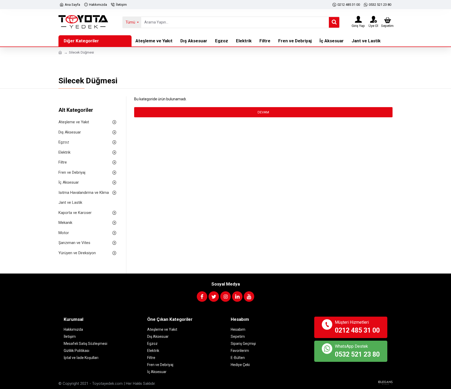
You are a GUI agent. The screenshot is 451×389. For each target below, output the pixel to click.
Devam (263, 112)
